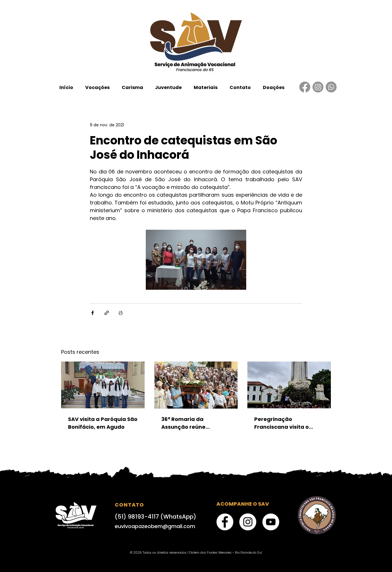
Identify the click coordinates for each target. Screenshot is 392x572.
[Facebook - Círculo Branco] (224, 521)
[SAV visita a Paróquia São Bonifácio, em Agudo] (103, 385)
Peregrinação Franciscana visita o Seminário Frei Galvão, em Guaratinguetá (285, 423)
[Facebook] (304, 87)
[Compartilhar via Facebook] (92, 313)
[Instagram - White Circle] (247, 521)
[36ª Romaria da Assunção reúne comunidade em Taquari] (196, 385)
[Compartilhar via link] (106, 313)
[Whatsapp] (331, 87)
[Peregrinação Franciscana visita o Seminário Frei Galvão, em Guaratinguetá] (289, 385)
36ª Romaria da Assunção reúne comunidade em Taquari (195, 423)
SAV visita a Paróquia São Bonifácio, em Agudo (102, 423)
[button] (97, 87)
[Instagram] (318, 87)
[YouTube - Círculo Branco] (270, 521)
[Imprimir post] (120, 313)
